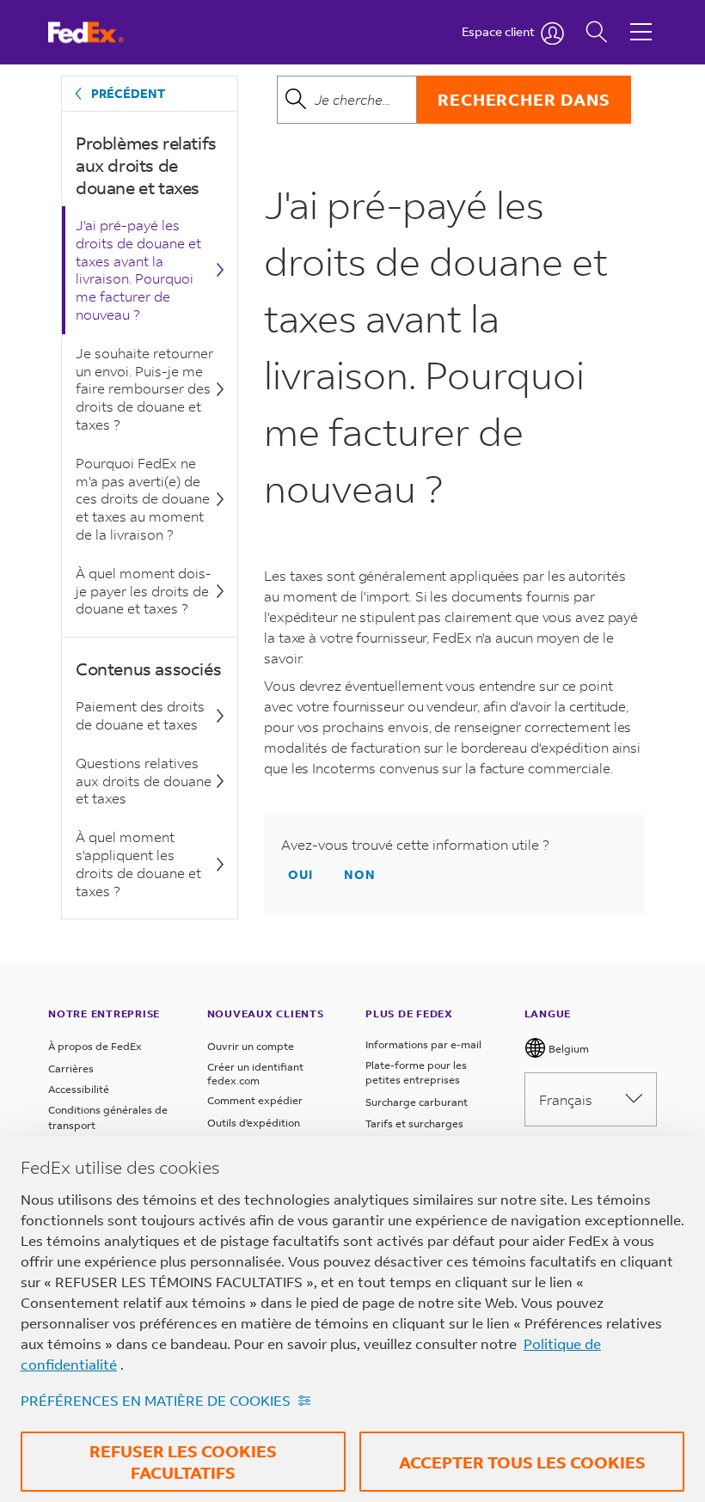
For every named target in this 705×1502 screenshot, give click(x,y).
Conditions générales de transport (108, 1117)
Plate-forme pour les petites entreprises (416, 1073)
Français (565, 1099)
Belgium (567, 1048)
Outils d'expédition (253, 1122)
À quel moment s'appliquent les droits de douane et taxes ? (138, 863)
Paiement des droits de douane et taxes (140, 715)
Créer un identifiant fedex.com (255, 1073)
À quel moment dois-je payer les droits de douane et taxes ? (144, 591)
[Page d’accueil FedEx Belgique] (102, 32)
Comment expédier (255, 1100)
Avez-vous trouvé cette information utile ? (415, 844)
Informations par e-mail (423, 1044)
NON (360, 874)
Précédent (128, 93)
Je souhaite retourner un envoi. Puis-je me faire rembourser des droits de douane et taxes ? (144, 388)
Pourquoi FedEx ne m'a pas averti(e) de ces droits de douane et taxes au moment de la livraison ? (143, 498)
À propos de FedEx (95, 1046)
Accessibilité (78, 1089)
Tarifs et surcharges (414, 1123)
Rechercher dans (524, 99)
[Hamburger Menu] (641, 19)
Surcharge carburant (416, 1102)
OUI (300, 874)
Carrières (71, 1068)
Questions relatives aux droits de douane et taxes (144, 781)
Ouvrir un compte (250, 1046)
